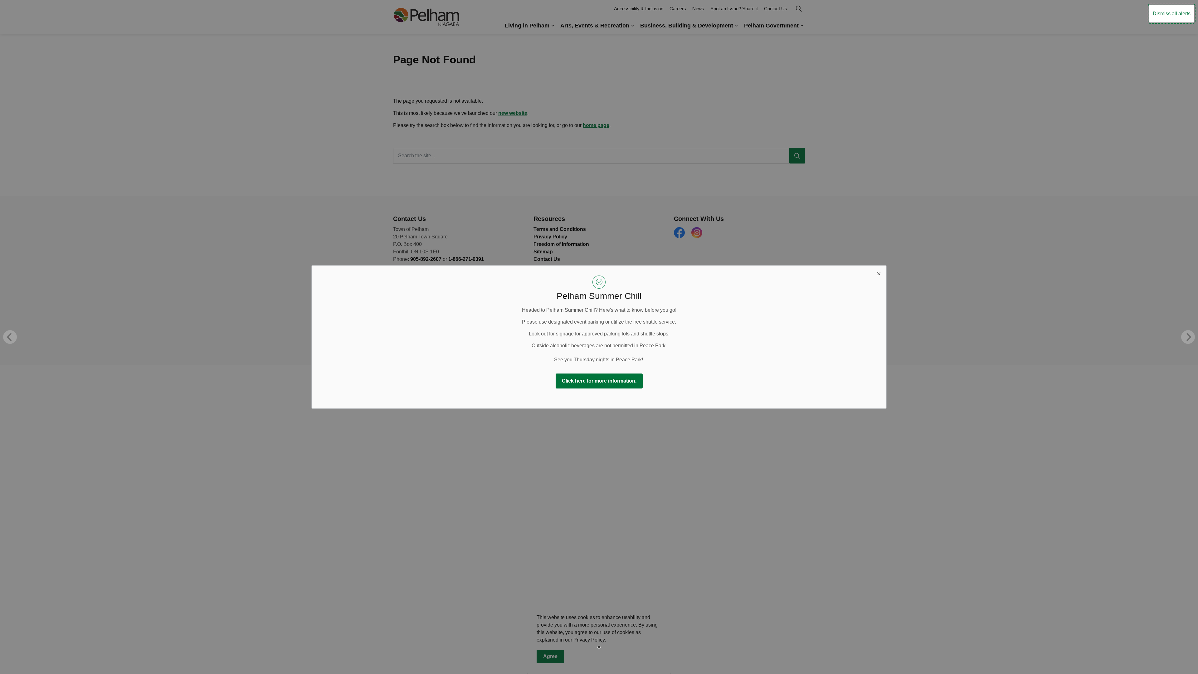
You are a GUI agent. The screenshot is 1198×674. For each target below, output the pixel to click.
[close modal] (878, 273)
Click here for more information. (599, 380)
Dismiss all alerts (1172, 13)
